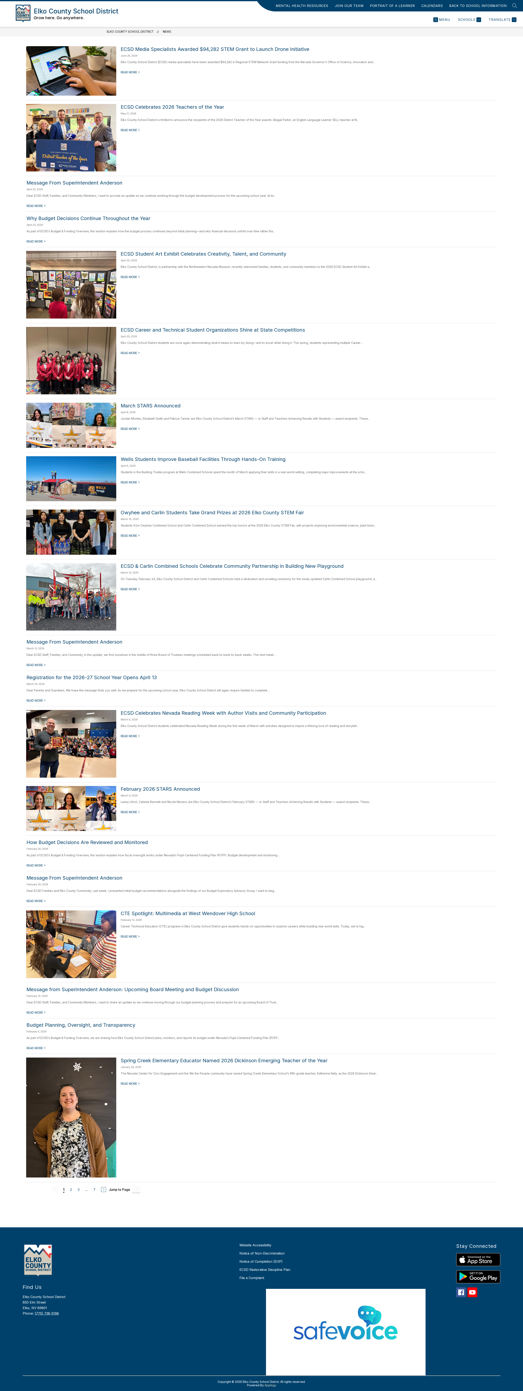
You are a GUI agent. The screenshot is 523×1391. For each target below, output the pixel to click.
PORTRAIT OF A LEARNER (392, 6)
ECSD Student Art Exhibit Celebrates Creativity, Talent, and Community (203, 254)
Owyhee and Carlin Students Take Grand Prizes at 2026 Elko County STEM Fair (212, 512)
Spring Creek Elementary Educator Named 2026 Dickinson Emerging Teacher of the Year (224, 1060)
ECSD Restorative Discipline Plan (264, 1270)
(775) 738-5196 (47, 1313)
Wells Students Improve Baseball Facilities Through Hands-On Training (203, 459)
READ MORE (130, 72)
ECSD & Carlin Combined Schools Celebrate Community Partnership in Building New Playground (232, 566)
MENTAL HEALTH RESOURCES (302, 6)
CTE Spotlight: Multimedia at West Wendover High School (188, 913)
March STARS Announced (151, 406)
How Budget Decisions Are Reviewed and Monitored (87, 842)
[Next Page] (103, 1189)
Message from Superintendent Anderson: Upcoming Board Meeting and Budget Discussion (133, 989)
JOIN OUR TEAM (349, 6)
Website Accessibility (255, 1245)
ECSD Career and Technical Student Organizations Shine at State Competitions (213, 330)
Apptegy (270, 1385)
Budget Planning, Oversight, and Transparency (81, 1025)
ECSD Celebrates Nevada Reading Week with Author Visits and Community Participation (223, 713)
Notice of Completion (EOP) (261, 1261)
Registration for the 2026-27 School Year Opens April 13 (92, 677)
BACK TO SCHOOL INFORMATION (478, 6)
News (167, 31)
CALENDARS (432, 6)
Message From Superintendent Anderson (74, 183)
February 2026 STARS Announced (160, 789)
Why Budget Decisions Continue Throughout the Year (88, 218)
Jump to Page (119, 1189)
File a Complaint (251, 1278)
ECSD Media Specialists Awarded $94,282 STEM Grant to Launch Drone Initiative (215, 49)
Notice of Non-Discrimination (262, 1253)
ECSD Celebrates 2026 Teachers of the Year (172, 107)
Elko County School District (130, 31)
